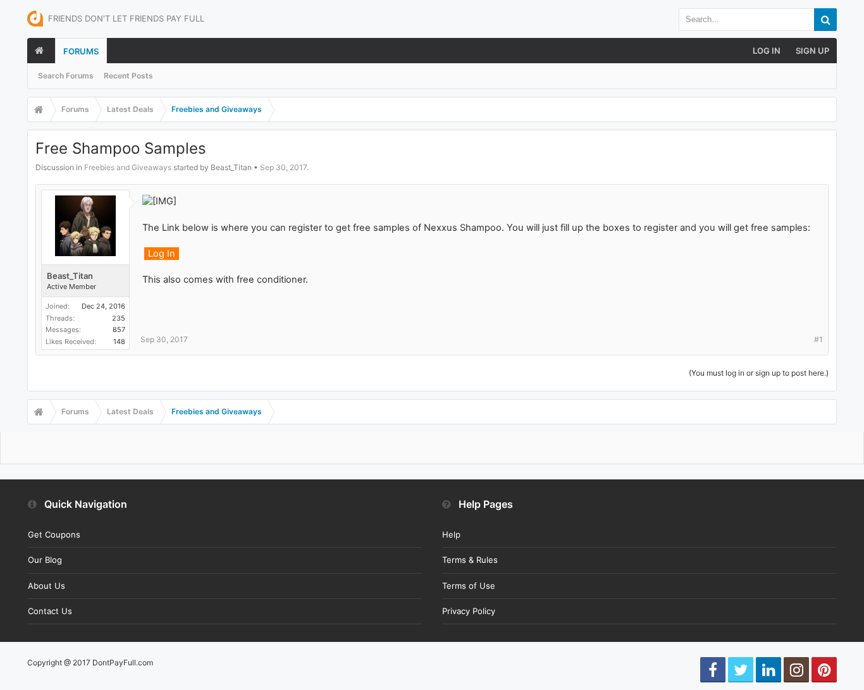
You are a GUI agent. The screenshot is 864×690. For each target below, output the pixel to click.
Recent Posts (128, 75)
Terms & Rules (470, 560)
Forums (81, 51)
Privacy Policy (468, 611)
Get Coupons (54, 534)
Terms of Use (468, 586)
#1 (818, 339)
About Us (46, 586)
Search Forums (66, 75)
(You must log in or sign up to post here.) (759, 373)
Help (451, 534)
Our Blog (45, 560)
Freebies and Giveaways (127, 167)
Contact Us (50, 611)
